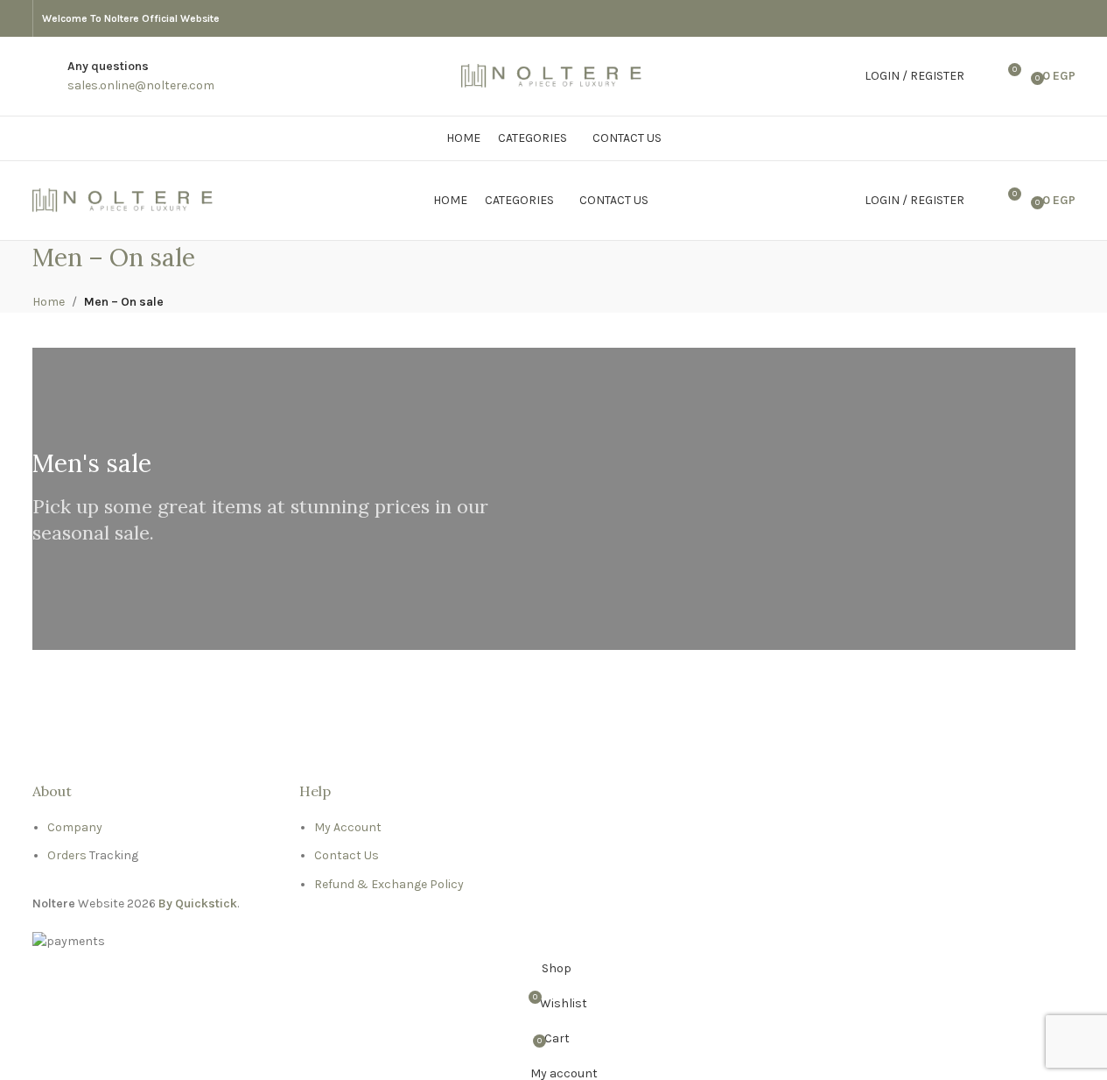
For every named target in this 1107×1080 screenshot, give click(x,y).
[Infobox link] (140, 76)
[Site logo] (554, 74)
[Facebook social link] (1043, 18)
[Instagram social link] (1064, 18)
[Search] (982, 76)
